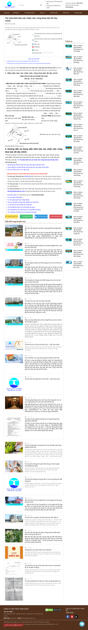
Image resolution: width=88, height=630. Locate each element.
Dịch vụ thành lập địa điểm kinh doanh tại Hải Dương (78, 172)
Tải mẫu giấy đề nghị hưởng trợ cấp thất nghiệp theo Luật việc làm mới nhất (43, 246)
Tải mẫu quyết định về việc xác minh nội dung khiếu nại (42, 581)
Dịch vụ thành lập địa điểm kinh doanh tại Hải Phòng (78, 183)
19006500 (27, 176)
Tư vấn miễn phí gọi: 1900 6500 (13, 625)
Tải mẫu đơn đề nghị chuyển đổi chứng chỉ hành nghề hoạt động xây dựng (42, 465)
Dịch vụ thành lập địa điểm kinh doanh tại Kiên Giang (78, 253)
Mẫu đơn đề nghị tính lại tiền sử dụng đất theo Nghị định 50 (43, 229)
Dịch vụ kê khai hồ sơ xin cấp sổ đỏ (18, 169)
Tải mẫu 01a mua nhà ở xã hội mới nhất (37, 301)
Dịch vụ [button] (42, 13)
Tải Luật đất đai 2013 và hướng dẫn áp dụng (21, 207)
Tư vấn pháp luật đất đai (14, 197)
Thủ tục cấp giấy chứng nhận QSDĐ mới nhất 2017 (23, 202)
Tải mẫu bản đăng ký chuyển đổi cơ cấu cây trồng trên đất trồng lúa (43, 480)
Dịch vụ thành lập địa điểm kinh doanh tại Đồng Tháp (78, 116)
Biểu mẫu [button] (65, 13)
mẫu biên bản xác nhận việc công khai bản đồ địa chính (40, 160)
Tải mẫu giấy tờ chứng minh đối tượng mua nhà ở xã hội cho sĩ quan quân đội (43, 281)
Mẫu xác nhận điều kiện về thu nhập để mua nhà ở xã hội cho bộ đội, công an (43, 321)
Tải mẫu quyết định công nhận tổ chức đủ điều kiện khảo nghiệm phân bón (43, 446)
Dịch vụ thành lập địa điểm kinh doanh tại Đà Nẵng (78, 59)
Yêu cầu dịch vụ (42, 216)
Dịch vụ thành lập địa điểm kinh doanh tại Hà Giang (78, 138)
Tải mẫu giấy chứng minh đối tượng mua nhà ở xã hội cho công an (43, 264)
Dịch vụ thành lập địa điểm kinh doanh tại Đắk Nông (78, 82)
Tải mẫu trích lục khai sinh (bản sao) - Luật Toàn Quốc (42, 344)
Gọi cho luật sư (12, 216)
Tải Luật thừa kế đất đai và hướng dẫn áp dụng (21, 212)
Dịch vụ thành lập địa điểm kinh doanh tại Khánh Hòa (78, 242)
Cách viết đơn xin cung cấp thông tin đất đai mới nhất (42, 358)
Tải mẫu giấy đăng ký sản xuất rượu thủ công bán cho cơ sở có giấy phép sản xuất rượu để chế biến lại (43, 401)
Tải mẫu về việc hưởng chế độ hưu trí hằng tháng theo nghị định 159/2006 (42, 420)
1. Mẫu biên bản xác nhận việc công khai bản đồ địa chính (22, 61)
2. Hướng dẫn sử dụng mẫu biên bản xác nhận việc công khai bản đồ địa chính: (28, 63)
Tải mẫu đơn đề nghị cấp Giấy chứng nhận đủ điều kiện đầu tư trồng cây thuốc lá (42, 533)
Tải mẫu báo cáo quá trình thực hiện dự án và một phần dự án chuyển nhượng (43, 566)
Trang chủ (6, 13)
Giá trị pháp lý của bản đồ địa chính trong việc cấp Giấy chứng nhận (28, 167)
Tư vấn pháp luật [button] (29, 13)
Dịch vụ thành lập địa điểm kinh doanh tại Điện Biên (78, 93)
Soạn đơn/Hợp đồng (56, 216)
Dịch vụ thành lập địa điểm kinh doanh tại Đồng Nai (78, 104)
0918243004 (69, 7)
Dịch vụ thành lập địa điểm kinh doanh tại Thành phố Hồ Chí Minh (78, 207)
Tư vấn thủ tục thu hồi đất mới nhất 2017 (19, 204)
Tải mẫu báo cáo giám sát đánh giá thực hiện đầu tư (41, 517)
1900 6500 (79, 3)
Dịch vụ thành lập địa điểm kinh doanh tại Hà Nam (78, 150)
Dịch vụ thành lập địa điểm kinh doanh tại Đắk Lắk (78, 71)
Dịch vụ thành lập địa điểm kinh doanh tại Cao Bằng (78, 48)
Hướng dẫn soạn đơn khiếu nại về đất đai (38, 550)
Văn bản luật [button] (53, 13)
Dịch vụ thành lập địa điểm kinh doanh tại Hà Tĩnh (78, 161)
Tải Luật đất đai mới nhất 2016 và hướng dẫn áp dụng (23, 209)
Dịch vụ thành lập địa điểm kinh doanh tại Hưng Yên (78, 231)
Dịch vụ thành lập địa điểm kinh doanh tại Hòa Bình (78, 219)
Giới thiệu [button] (16, 13)
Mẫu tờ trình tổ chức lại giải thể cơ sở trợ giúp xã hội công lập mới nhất (43, 501)
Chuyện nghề (78, 13)
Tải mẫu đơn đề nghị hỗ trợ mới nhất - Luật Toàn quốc (42, 379)
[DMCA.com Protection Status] (54, 610)
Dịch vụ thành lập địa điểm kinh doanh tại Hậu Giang (78, 195)
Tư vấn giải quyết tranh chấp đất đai (18, 200)
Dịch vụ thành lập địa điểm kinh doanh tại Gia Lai (78, 127)
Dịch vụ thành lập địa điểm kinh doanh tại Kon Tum (78, 264)
